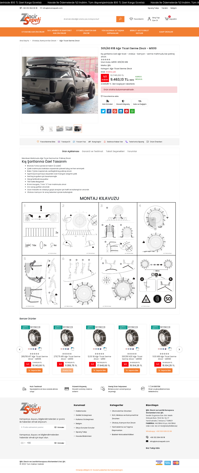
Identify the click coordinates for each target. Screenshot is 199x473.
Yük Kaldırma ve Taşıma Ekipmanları (122, 429)
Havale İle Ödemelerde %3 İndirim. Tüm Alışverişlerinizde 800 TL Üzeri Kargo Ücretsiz (96, 2)
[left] (19, 349)
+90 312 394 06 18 (157, 437)
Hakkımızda (81, 411)
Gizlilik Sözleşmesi (84, 415)
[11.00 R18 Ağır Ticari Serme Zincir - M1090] (164, 339)
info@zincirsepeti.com (160, 441)
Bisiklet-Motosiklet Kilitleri (123, 434)
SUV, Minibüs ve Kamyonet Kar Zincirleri (125, 417)
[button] (170, 19)
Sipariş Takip (153, 8)
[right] (179, 349)
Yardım (165, 8)
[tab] (70, 151)
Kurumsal (79, 405)
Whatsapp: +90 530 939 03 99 (159, 431)
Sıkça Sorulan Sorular (85, 427)
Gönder (60, 427)
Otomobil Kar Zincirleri (121, 411)
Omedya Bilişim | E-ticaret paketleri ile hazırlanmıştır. (99, 470)
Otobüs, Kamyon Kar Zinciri (124, 422)
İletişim (174, 8)
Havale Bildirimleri (84, 436)
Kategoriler (116, 405)
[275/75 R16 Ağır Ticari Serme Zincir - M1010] (67, 339)
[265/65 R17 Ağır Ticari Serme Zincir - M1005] (34, 339)
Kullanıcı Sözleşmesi (85, 419)
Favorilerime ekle (111, 96)
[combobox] (23, 443)
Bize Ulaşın (152, 405)
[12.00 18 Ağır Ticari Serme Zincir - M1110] (99, 339)
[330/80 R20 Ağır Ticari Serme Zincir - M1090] (132, 339)
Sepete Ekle (36, 370)
